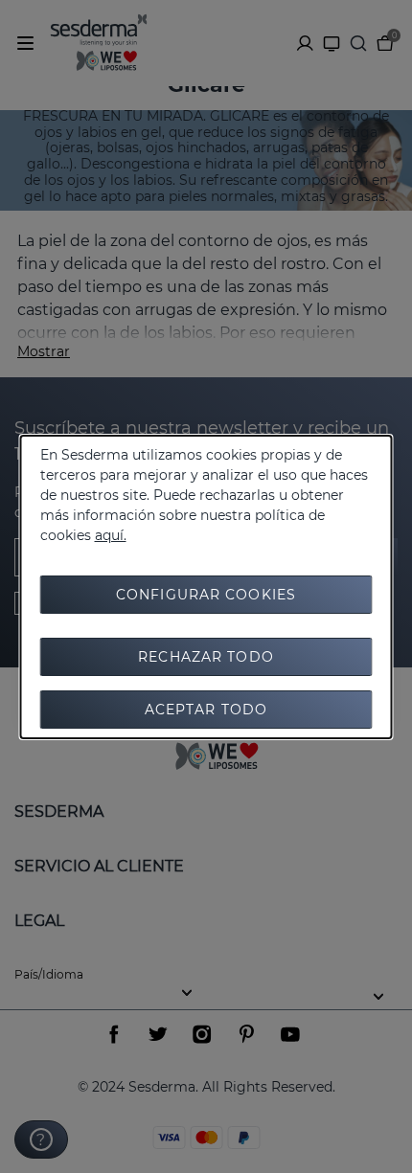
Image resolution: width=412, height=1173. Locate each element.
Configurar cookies (206, 594)
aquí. (110, 535)
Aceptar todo (206, 709)
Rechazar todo (206, 656)
